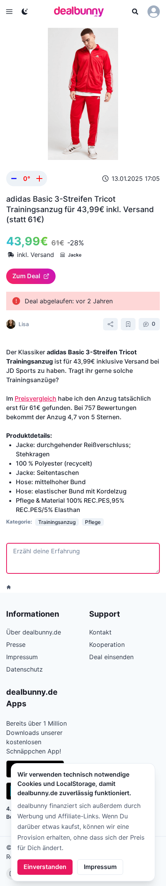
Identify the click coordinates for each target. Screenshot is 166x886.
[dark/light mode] (24, 11)
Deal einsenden (111, 657)
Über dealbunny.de (33, 632)
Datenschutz (24, 669)
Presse (15, 644)
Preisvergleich (35, 398)
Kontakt (100, 632)
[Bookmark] (128, 324)
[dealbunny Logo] (81, 11)
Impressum (100, 867)
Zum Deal (26, 276)
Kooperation (107, 644)
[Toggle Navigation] (9, 11)
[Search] (135, 11)
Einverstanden (45, 867)
